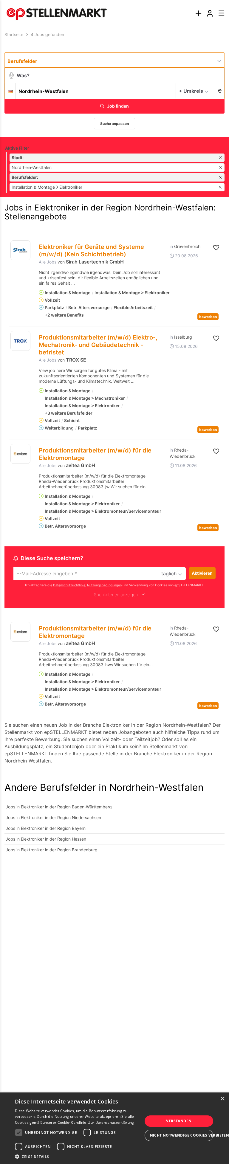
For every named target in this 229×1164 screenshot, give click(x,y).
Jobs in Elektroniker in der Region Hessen (46, 838)
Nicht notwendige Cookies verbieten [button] (181, 1135)
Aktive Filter (17, 148)
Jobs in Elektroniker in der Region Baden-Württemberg (59, 806)
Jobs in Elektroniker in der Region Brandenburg (52, 849)
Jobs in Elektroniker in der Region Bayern (46, 828)
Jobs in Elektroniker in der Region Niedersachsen (53, 817)
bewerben (208, 316)
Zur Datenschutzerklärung (111, 1122)
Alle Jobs (47, 261)
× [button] (222, 1099)
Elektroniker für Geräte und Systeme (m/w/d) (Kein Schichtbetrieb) (91, 250)
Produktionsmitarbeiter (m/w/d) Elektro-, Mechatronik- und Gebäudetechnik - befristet (98, 345)
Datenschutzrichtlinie (69, 585)
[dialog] (114, 1128)
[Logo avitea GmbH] (20, 454)
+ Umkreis (191, 91)
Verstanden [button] (178, 1120)
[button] (218, 90)
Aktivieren (202, 573)
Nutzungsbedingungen (104, 585)
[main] (114, 446)
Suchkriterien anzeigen (116, 594)
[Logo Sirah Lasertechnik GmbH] (20, 250)
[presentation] (198, 13)
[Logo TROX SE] (20, 341)
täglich (169, 573)
